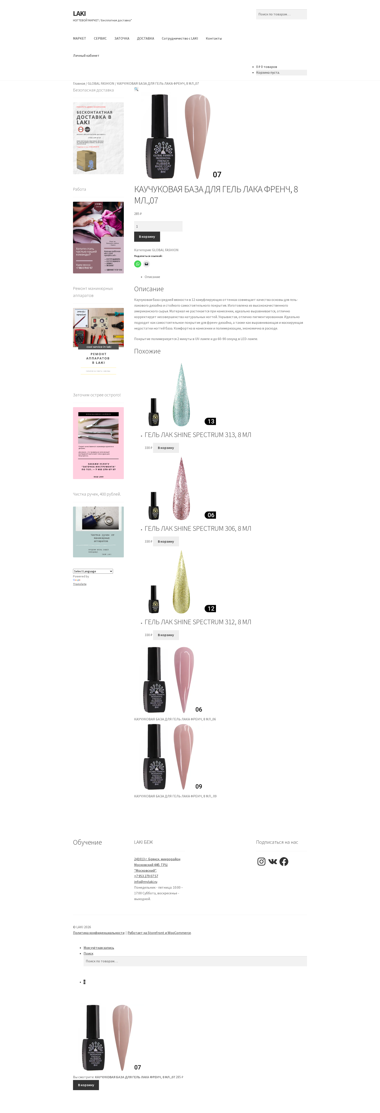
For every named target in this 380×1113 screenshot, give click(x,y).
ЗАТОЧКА (121, 38)
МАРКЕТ (79, 38)
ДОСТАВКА (145, 38)
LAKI (79, 13)
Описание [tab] (152, 277)
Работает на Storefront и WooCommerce (159, 932)
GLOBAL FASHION (101, 83)
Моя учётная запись (99, 947)
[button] (136, 89)
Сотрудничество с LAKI (180, 38)
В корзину (147, 236)
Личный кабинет (86, 55)
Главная (79, 83)
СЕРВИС (100, 38)
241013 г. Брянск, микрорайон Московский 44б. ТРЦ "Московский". (157, 865)
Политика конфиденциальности (98, 932)
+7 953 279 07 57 (146, 876)
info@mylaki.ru (145, 881)
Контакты (214, 38)
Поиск (88, 953)
